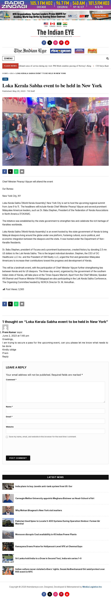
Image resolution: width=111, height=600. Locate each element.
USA (12, 73)
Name (9, 407)
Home (5, 73)
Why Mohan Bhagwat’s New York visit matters (38, 510)
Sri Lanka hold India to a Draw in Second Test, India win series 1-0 (48, 558)
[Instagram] (55, 42)
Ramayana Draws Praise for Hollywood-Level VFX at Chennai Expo (48, 546)
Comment (11, 380)
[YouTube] (67, 42)
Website (10, 427)
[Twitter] (49, 42)
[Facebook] (44, 42)
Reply (5, 356)
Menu (9, 58)
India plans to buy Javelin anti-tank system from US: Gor (43, 486)
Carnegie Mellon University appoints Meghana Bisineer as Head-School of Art (54, 498)
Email (9, 417)
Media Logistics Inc (92, 587)
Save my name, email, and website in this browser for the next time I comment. (42, 437)
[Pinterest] (61, 42)
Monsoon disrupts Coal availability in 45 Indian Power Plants (46, 534)
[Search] (107, 58)
